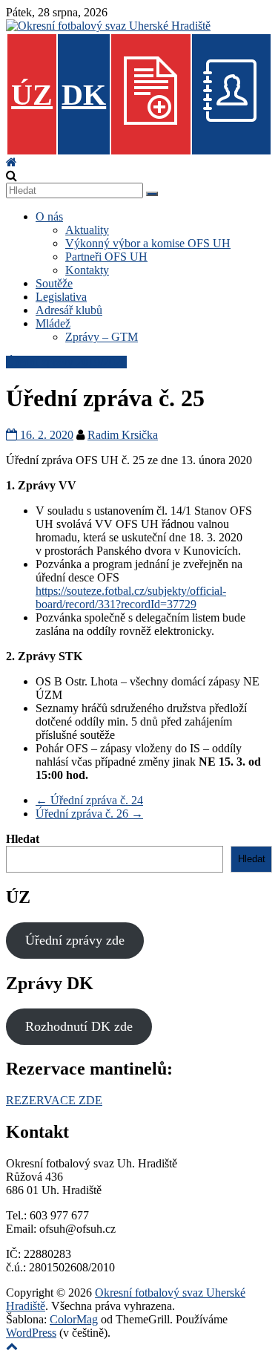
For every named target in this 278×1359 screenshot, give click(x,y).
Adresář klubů (69, 310)
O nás (49, 216)
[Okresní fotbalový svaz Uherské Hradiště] (11, 162)
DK (84, 94)
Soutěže (54, 283)
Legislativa (61, 296)
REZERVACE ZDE (54, 1100)
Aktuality (87, 230)
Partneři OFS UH (106, 256)
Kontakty (87, 270)
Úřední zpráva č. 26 (89, 813)
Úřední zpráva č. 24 (89, 800)
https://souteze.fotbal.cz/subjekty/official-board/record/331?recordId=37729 (131, 597)
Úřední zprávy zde (75, 940)
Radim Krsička (122, 434)
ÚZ (32, 94)
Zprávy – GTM (101, 336)
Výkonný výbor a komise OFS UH (148, 243)
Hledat (22, 838)
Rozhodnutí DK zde (79, 1026)
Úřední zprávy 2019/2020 (66, 362)
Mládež (53, 323)
